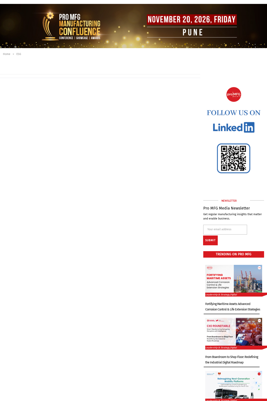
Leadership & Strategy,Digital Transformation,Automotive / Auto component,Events (223, 348)
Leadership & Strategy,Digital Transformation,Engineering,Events (224, 295)
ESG (18, 54)
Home (6, 54)
